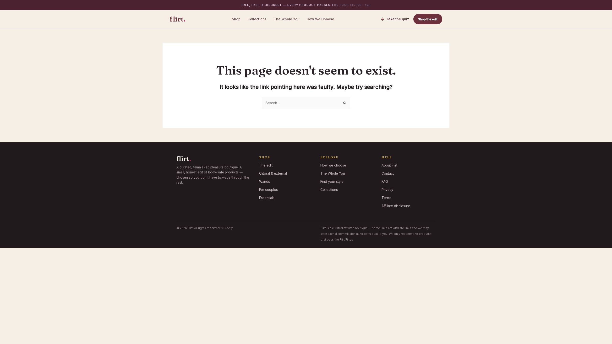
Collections (257, 19)
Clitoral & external (273, 173)
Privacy (387, 190)
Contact (388, 173)
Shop (236, 19)
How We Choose (320, 19)
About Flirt (389, 165)
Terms (386, 198)
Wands (264, 181)
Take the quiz (397, 19)
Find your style (332, 181)
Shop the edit (427, 19)
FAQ (385, 181)
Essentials (266, 198)
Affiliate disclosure (396, 206)
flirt (178, 19)
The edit (266, 165)
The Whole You (287, 19)
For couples (268, 190)
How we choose (333, 165)
